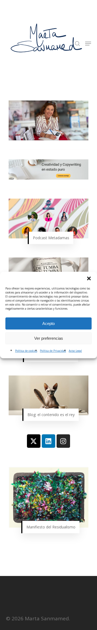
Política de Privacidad (53, 351)
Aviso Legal (75, 351)
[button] (89, 278)
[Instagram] (63, 441)
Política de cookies (26, 351)
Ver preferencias (48, 338)
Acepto (48, 323)
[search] (77, 43)
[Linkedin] (48, 441)
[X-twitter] (33, 441)
